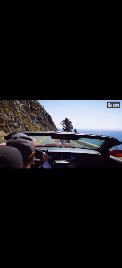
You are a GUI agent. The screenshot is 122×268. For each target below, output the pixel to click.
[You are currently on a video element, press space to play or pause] (61, 134)
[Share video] (115, 7)
